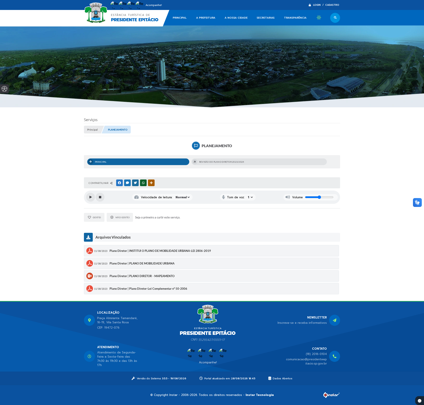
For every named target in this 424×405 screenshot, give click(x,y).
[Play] (90, 197)
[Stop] (100, 197)
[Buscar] (335, 18)
